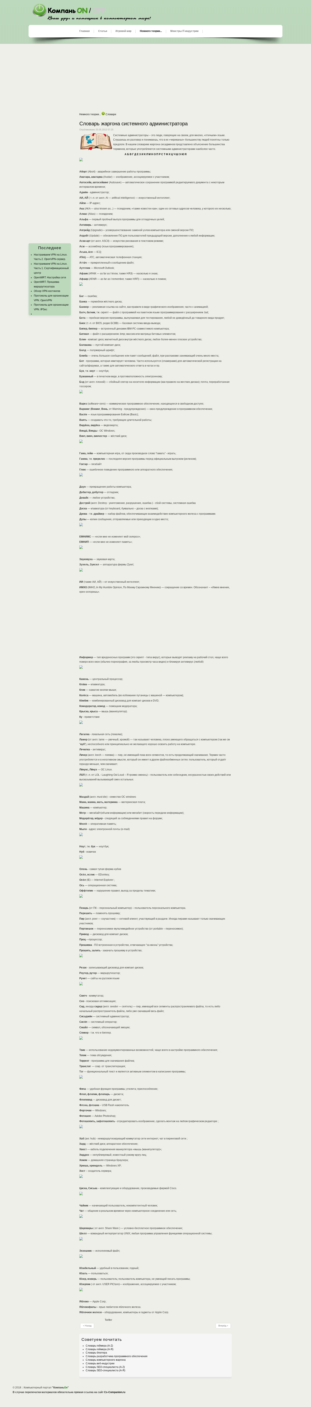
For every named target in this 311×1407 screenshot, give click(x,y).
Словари (111, 114)
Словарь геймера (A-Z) (99, 1345)
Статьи (102, 31)
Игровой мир (123, 31)
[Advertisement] (155, 78)
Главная (84, 31)
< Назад (87, 1325)
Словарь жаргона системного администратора (133, 123)
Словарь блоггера (96, 1352)
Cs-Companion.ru (114, 1392)
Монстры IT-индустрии (184, 31)
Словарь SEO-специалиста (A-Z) (105, 1367)
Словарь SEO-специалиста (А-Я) (105, 1370)
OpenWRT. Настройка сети (50, 277)
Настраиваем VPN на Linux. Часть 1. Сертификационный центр (51, 268)
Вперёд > (223, 1325)
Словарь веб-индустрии (100, 1363)
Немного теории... (151, 31)
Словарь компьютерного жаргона (106, 1359)
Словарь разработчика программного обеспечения (116, 1356)
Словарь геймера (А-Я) (99, 1349)
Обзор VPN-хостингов (47, 291)
